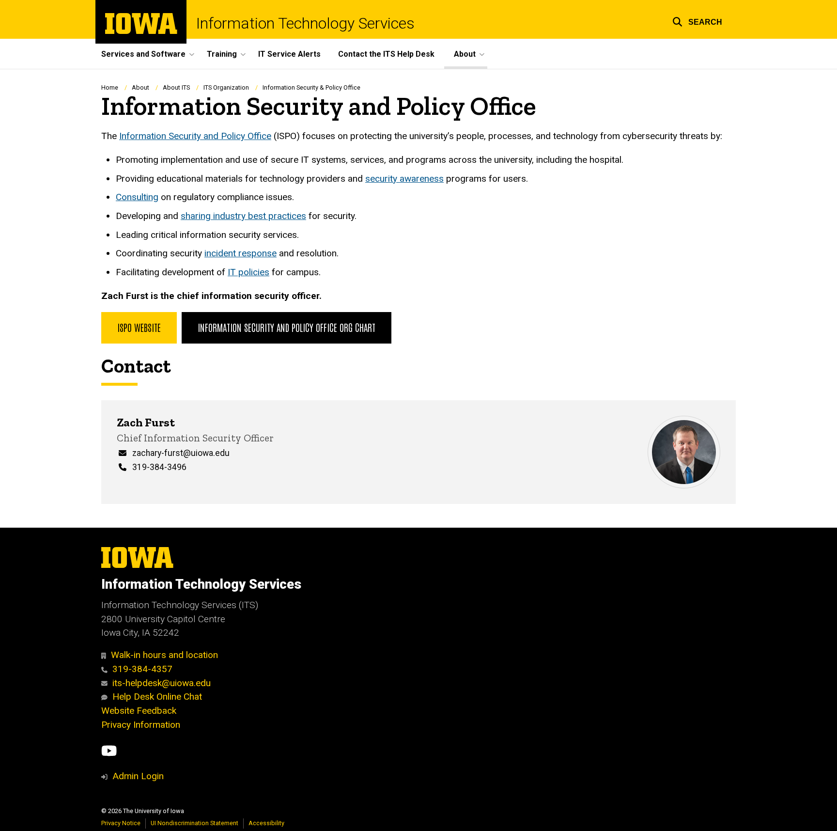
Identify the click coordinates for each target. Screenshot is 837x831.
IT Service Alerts (289, 54)
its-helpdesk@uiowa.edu (161, 683)
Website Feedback (138, 710)
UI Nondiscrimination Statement (194, 823)
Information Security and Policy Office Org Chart (286, 327)
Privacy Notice (120, 823)
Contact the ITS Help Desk (386, 54)
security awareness (404, 178)
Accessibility (266, 823)
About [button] (465, 54)
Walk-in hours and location (164, 654)
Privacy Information (140, 724)
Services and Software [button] (143, 54)
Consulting (137, 197)
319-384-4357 (142, 668)
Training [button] (222, 54)
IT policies (248, 272)
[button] (697, 20)
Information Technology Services (305, 23)
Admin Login (138, 776)
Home (109, 87)
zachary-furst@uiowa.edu (181, 453)
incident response (240, 253)
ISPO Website (139, 327)
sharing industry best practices (243, 215)
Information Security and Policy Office (195, 135)
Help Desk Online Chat (157, 696)
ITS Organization (226, 87)
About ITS (176, 87)
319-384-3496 (159, 467)
